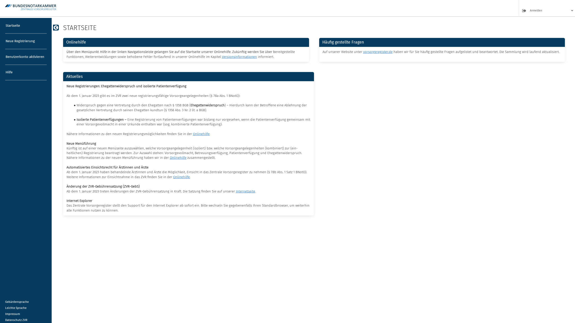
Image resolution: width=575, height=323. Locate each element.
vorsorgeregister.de (378, 52)
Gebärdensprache (17, 301)
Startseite (13, 26)
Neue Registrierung (20, 41)
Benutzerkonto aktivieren (25, 57)
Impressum (12, 314)
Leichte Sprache (16, 308)
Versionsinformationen (239, 57)
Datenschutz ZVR (16, 320)
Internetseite (245, 191)
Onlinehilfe (201, 134)
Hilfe (9, 72)
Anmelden (536, 10)
